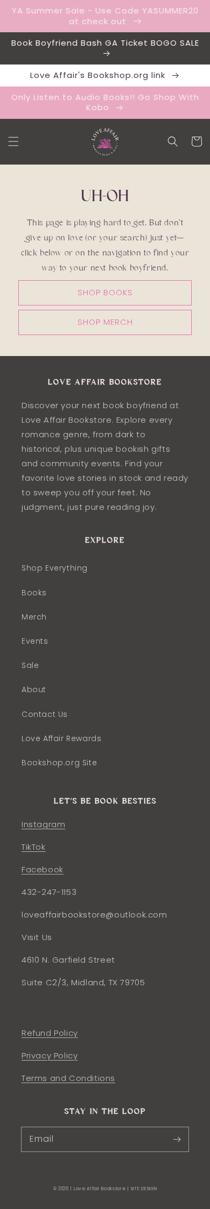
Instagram (43, 824)
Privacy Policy (50, 1055)
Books (34, 592)
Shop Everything (55, 568)
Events (35, 641)
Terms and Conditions (68, 1078)
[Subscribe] (176, 1139)
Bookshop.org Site (59, 762)
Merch (34, 616)
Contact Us (45, 714)
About (34, 689)
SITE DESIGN (144, 1188)
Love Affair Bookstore (100, 1188)
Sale (30, 665)
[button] (13, 141)
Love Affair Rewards (61, 738)
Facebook (43, 869)
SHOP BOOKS (105, 292)
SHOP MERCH (105, 322)
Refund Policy (50, 1033)
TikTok (34, 846)
